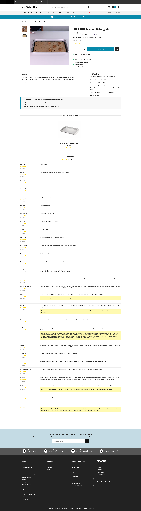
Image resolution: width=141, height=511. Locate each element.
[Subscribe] (87, 441)
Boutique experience (27, 467)
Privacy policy (79, 508)
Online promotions (26, 484)
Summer (60, 12)
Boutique (10, 1)
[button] (96, 35)
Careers (51, 1)
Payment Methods (26, 477)
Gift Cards (76, 12)
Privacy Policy (25, 492)
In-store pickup (25, 472)
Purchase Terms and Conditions (29, 474)
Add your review (75, 159)
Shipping (24, 479)
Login (48, 465)
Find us (110, 12)
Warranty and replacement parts (30, 487)
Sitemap (72, 508)
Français (117, 12)
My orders (49, 467)
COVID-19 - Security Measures (29, 494)
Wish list (49, 470)
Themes (68, 12)
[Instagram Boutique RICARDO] (105, 482)
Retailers (24, 470)
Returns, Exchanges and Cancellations (31, 482)
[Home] (22, 22)
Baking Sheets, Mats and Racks (51, 22)
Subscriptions (26, 1)
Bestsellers (39, 12)
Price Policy (24, 489)
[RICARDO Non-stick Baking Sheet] (69, 129)
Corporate (43, 1)
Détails (29, 451)
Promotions (86, 12)
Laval (81, 64)
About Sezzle (25, 499)
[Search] (89, 7)
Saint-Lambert (84, 62)
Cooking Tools (38, 22)
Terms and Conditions (89, 508)
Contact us (74, 470)
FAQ (73, 472)
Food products (35, 1)
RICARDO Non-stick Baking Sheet (69, 143)
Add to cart (101, 49)
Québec (82, 67)
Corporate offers (101, 474)
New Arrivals (51, 12)
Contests (24, 496)
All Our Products (26, 12)
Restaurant (17, 1)
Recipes (3, 1)
